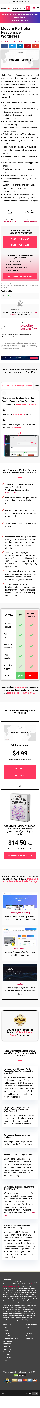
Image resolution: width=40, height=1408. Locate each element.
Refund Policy (7, 1352)
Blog (27, 1327)
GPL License (6, 1354)
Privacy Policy (7, 1349)
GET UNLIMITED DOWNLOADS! (20, 855)
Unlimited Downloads (9, 1336)
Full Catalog (6, 1333)
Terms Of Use (7, 1346)
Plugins (5, 1327)
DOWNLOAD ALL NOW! (20, 20)
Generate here (21, 337)
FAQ (27, 1330)
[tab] (17, 385)
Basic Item (23, 325)
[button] (4, 46)
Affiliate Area (30, 1338)
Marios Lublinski (30, 222)
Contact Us (29, 1336)
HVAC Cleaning (20, 948)
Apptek (20, 984)
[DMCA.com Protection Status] (20, 1375)
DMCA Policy (7, 1357)
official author (11, 493)
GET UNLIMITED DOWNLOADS (20, 276)
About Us (29, 1333)
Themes (29, 326)
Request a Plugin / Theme (10, 1338)
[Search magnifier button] (28, 8)
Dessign (23, 328)
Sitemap (5, 1360)
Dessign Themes (32, 328)
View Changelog (29, 2)
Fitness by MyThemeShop (20, 913)
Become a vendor (8, 1341)
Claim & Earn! (25, 309)
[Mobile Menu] (38, 8)
